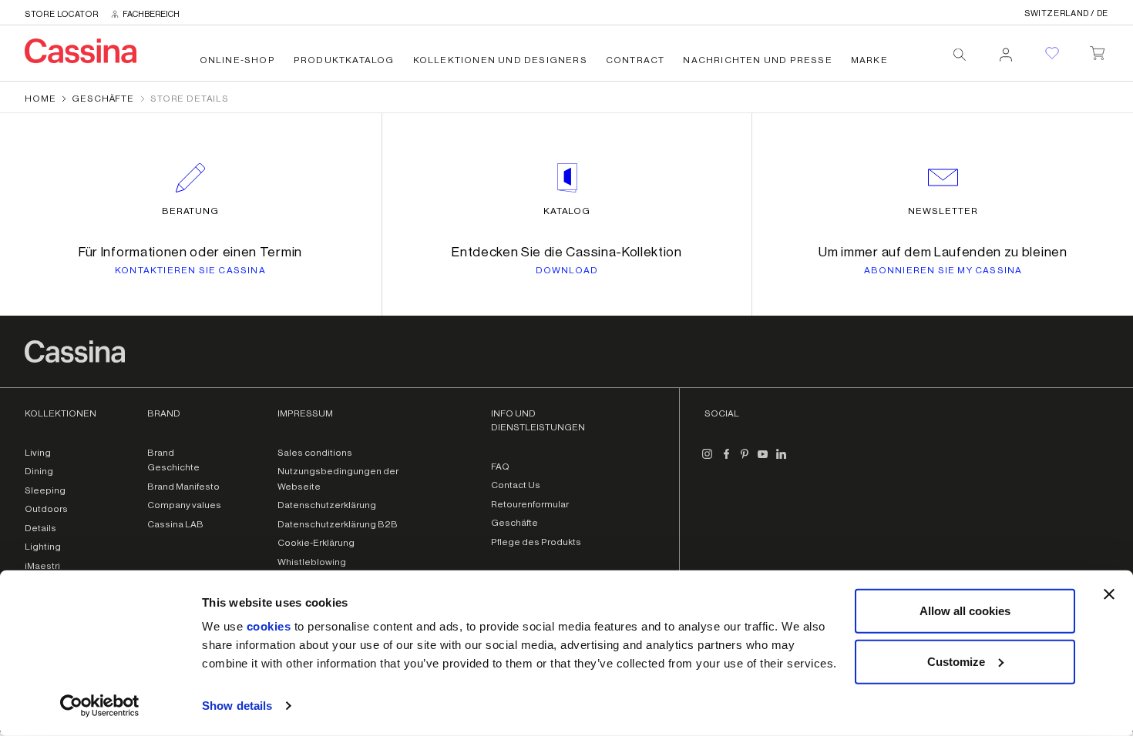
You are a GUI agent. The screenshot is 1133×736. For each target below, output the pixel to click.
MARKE (869, 60)
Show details (237, 705)
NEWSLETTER (943, 211)
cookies (269, 626)
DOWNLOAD (567, 270)
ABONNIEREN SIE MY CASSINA (943, 270)
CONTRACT (635, 60)
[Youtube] (763, 460)
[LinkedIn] (781, 460)
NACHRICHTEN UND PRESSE (757, 60)
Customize (956, 660)
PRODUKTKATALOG (344, 60)
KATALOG (567, 211)
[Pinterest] (744, 460)
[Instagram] (707, 460)
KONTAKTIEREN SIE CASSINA (190, 270)
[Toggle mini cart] (1097, 50)
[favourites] (1052, 53)
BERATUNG (191, 211)
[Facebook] (726, 460)
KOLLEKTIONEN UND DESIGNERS (500, 60)
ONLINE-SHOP (237, 60)
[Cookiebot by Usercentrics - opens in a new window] (99, 706)
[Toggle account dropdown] (1005, 50)
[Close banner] (1109, 594)
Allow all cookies (965, 610)
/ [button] (1066, 13)
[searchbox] (959, 54)
